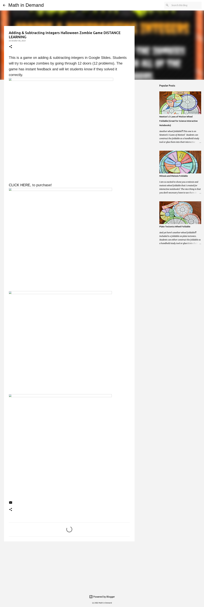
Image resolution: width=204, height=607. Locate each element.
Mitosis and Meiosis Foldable (173, 176)
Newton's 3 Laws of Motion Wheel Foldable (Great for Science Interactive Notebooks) (178, 121)
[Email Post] (10, 504)
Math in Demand (26, 5)
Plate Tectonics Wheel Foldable (174, 226)
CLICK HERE (19, 185)
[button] (10, 47)
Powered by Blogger (104, 596)
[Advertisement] (69, 567)
